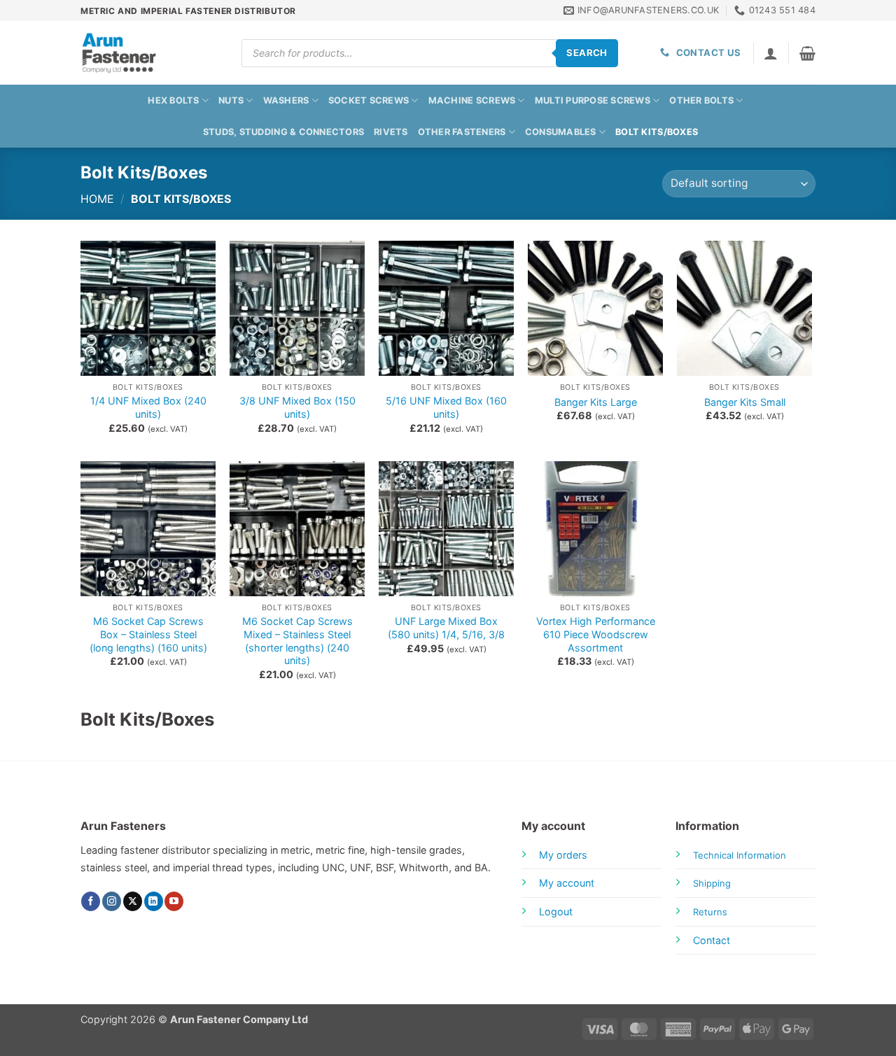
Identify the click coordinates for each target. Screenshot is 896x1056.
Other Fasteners (462, 132)
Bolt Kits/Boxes (656, 132)
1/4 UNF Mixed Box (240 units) (148, 407)
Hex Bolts (173, 100)
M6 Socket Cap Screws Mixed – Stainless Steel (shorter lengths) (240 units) (297, 640)
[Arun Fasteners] (150, 53)
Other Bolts (701, 100)
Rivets (391, 132)
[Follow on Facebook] (90, 901)
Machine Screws (472, 100)
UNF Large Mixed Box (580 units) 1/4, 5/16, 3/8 (446, 627)
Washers (286, 100)
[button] (807, 53)
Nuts (231, 100)
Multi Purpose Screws (592, 100)
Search (586, 52)
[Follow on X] (132, 901)
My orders (563, 855)
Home (97, 199)
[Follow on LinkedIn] (153, 901)
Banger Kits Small (744, 402)
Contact (711, 940)
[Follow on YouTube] (173, 901)
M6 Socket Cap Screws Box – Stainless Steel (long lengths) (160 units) (148, 634)
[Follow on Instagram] (111, 901)
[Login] (771, 53)
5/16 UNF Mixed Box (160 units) (446, 407)
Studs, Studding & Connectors (283, 132)
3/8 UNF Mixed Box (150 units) (297, 407)
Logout (556, 911)
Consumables (560, 132)
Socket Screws (368, 100)
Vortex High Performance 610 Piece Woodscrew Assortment (595, 634)
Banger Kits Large (595, 402)
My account (566, 883)
